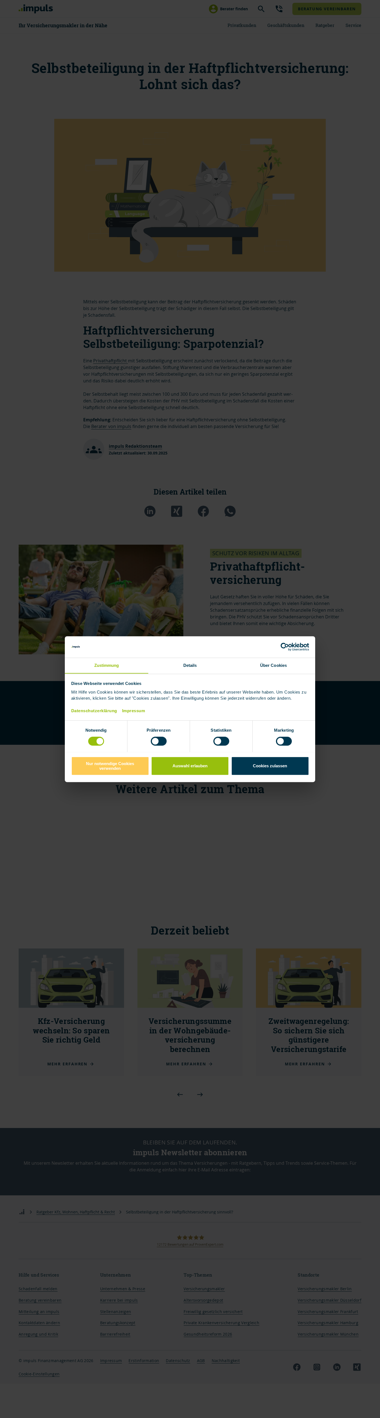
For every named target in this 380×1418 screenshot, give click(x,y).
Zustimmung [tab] (106, 665)
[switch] (153, 741)
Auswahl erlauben (190, 765)
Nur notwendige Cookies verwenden (110, 765)
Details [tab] (190, 665)
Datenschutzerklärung (94, 710)
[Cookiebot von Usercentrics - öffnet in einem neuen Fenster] (284, 647)
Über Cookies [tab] (273, 665)
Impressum (133, 710)
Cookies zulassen (270, 765)
